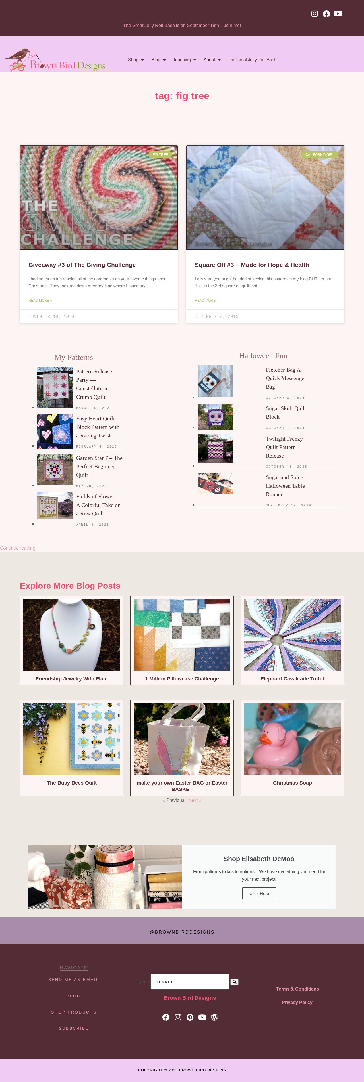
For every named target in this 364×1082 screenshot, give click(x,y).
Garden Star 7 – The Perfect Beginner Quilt (99, 466)
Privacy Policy (297, 1002)
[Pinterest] (190, 1017)
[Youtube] (338, 13)
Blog (155, 59)
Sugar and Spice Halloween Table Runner (285, 485)
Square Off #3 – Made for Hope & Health (252, 264)
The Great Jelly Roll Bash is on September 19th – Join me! (182, 25)
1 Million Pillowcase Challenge (182, 679)
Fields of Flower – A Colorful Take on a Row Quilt (98, 505)
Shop (133, 59)
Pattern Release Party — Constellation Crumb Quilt (94, 384)
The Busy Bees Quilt (72, 783)
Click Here (259, 893)
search (142, 981)
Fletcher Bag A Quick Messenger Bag (286, 378)
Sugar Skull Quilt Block (286, 412)
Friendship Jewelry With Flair (72, 679)
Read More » (40, 301)
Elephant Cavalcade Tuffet (292, 679)
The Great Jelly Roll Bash (252, 59)
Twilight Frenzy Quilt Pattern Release (284, 447)
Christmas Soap (292, 783)
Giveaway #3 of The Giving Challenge (82, 264)
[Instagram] (314, 13)
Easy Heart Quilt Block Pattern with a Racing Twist (97, 427)
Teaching (182, 59)
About (209, 59)
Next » (194, 800)
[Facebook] (326, 13)
